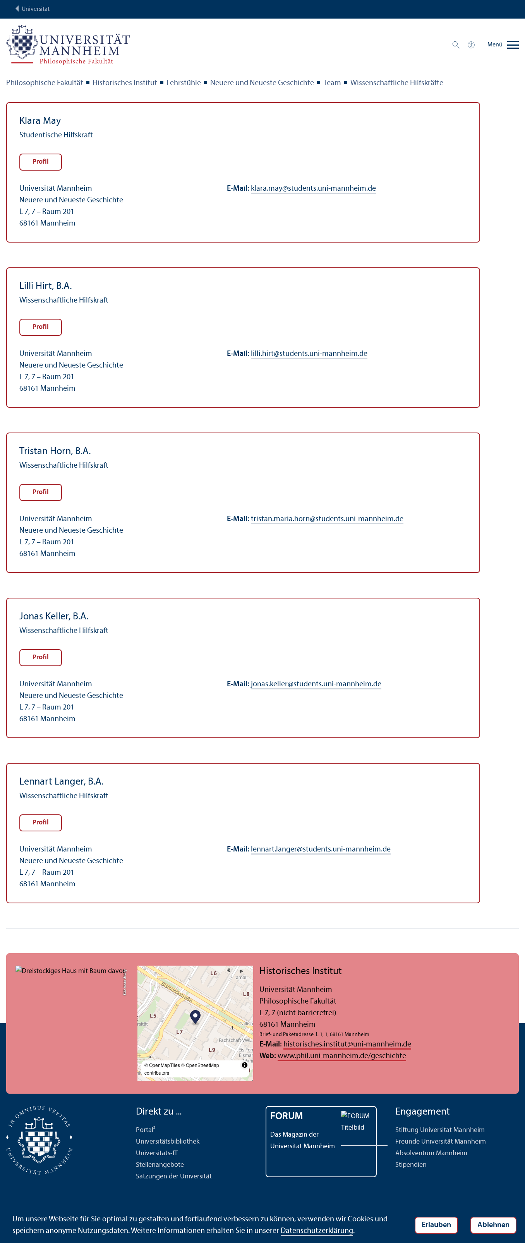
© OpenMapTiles (162, 1065)
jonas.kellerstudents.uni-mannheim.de (316, 684)
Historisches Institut (125, 83)
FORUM (286, 1116)
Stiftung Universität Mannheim (440, 1130)
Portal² (146, 1130)
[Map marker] (195, 1018)
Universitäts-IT (157, 1153)
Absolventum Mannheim (431, 1153)
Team (332, 83)
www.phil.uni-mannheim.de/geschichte (342, 1056)
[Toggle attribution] (244, 1065)
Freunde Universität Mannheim (440, 1142)
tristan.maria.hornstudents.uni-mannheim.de (327, 519)
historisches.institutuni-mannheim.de (347, 1044)
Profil (41, 162)
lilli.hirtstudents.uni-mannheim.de (309, 354)
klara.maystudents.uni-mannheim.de (313, 189)
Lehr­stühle (183, 83)
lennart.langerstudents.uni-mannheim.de (321, 849)
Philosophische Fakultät (44, 83)
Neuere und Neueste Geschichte (262, 83)
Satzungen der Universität (174, 1176)
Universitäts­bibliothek (167, 1142)
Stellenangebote (160, 1165)
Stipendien (411, 1165)
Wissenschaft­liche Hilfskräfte (396, 83)
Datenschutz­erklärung (317, 1231)
